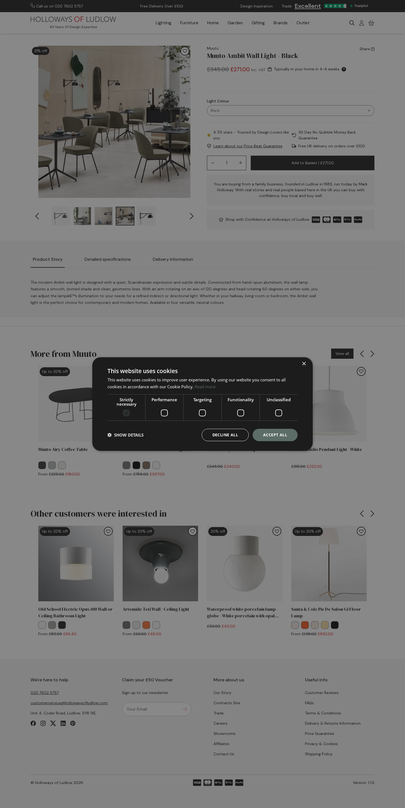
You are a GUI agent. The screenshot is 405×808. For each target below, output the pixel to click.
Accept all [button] (275, 434)
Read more (205, 386)
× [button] (304, 364)
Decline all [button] (225, 434)
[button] (125, 435)
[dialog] (202, 404)
